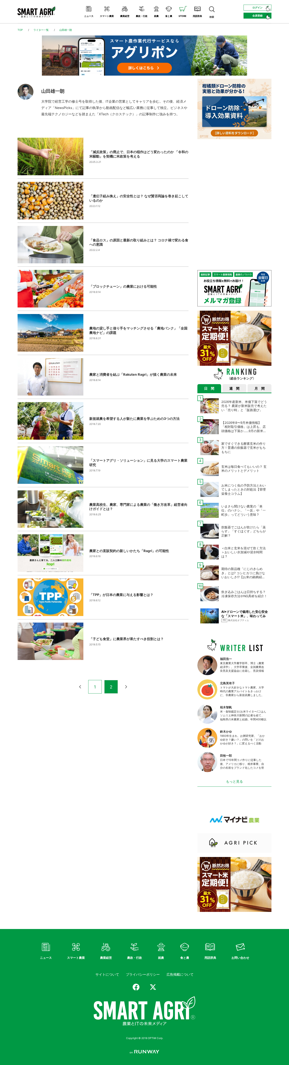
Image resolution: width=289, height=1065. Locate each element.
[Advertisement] (234, 173)
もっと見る (234, 781)
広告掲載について (180, 974)
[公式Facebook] (136, 987)
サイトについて (107, 974)
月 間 (260, 388)
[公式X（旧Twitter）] (153, 987)
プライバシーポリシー (143, 974)
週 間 (234, 388)
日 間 (209, 388)
